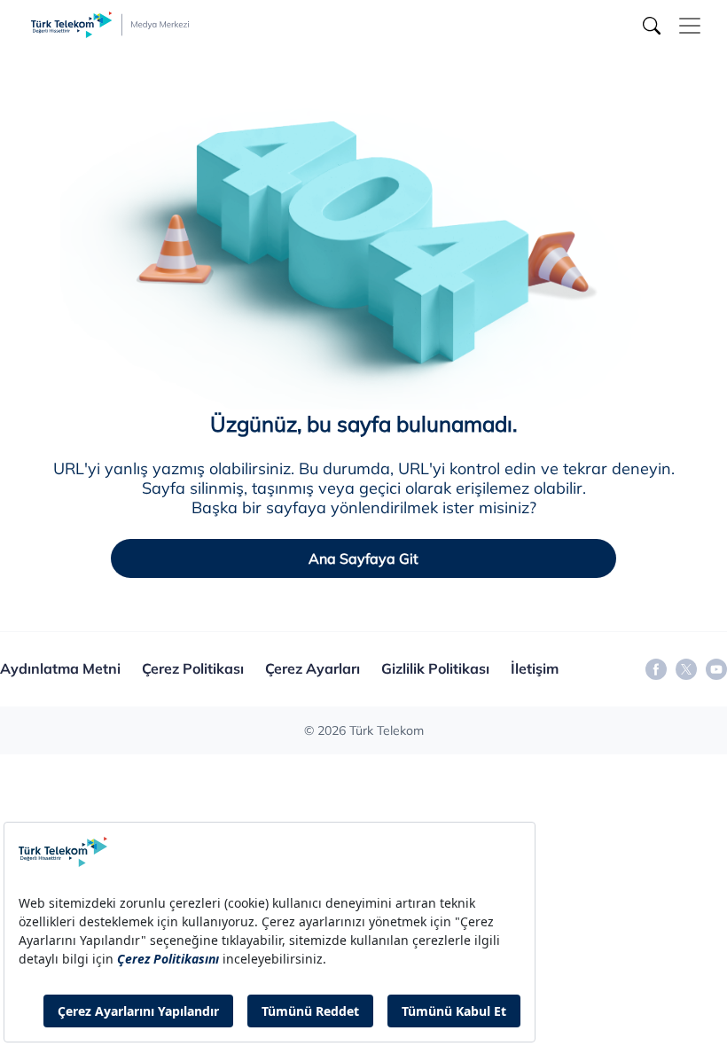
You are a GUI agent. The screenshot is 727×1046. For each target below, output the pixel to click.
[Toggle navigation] (690, 26)
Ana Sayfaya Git (363, 558)
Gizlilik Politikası (435, 668)
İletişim (535, 668)
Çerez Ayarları (312, 668)
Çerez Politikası (193, 668)
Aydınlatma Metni (60, 668)
